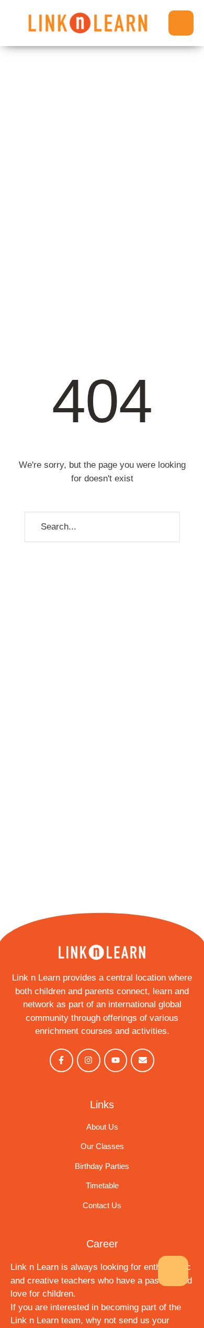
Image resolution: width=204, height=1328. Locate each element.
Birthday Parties (102, 1166)
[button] (181, 23)
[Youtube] (116, 1060)
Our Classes (102, 1146)
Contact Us (102, 1205)
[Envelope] (142, 1060)
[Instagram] (88, 1060)
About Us (102, 1126)
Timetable (102, 1185)
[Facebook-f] (61, 1060)
